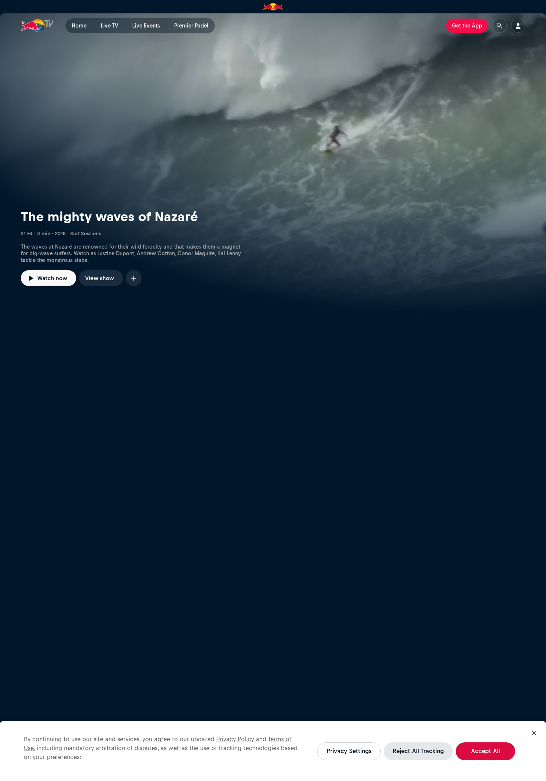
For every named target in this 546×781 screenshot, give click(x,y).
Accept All (485, 751)
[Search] (500, 26)
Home (79, 26)
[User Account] (518, 26)
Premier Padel (191, 26)
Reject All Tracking (418, 751)
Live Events (146, 26)
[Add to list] (134, 278)
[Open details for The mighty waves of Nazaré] (273, 163)
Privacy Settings (348, 751)
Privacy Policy (235, 739)
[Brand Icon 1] (273, 6)
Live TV (109, 26)
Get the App (467, 26)
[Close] (534, 733)
